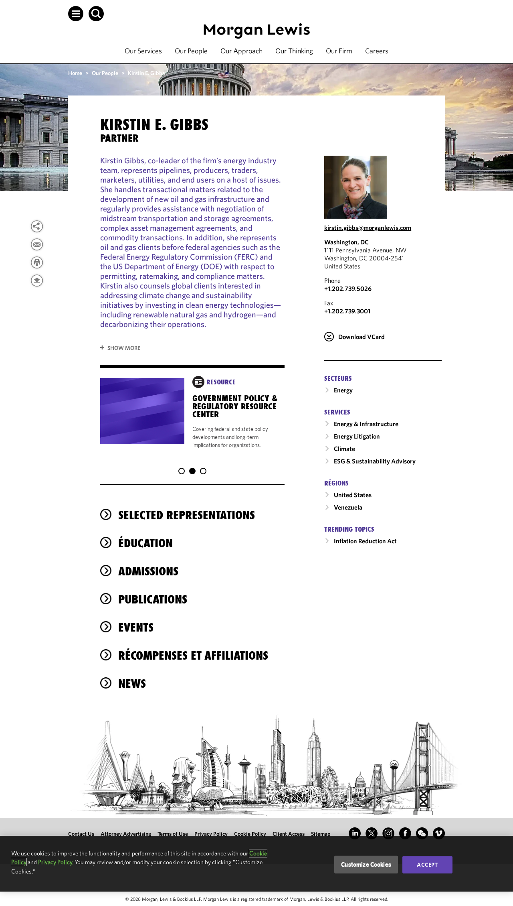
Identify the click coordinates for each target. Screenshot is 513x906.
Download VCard (361, 337)
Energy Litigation (357, 436)
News (132, 683)
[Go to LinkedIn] (355, 833)
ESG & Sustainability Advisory (375, 461)
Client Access (289, 833)
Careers (376, 50)
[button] (75, 13)
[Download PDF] (37, 280)
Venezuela (348, 507)
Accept (427, 864)
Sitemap (321, 833)
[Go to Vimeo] (439, 833)
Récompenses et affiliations (193, 655)
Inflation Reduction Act (365, 541)
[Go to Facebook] (405, 833)
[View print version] (37, 262)
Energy (343, 390)
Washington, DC (346, 242)
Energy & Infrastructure (366, 424)
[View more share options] (37, 226)
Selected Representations (186, 515)
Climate (344, 449)
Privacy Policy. (55, 862)
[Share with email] (37, 244)
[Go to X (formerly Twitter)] (372, 833)
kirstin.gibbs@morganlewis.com (367, 227)
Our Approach (241, 50)
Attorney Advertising (126, 833)
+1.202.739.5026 (348, 288)
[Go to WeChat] (422, 833)
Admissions (148, 571)
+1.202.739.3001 (347, 311)
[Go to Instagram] (388, 833)
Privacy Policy (211, 833)
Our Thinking (294, 50)
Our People (191, 50)
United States (353, 495)
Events (135, 627)
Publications (152, 599)
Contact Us (81, 833)
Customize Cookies (366, 864)
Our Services (143, 50)
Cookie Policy (250, 833)
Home (75, 73)
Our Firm (339, 50)
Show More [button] (123, 347)
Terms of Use (173, 833)
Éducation (145, 543)
